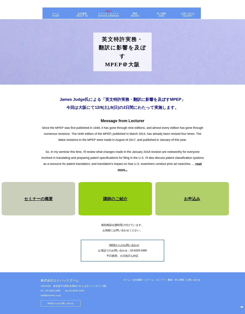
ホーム (126, 279)
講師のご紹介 (115, 198)
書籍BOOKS (135, 14)
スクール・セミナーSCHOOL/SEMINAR (108, 13)
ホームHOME (55, 14)
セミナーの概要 (38, 198)
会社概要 (137, 279)
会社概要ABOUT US (82, 14)
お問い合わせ (193, 279)
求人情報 (179, 279)
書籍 (170, 279)
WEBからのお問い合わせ (124, 245)
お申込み (192, 198)
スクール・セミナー (154, 279)
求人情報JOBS (161, 14)
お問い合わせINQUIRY (188, 14)
